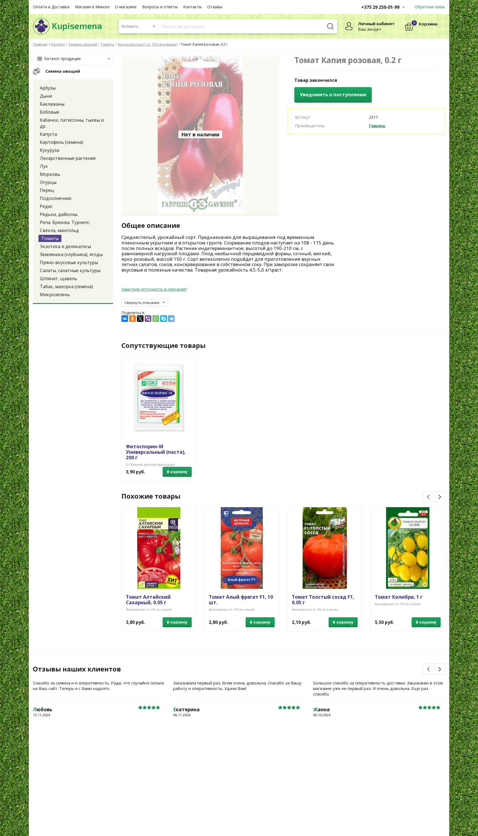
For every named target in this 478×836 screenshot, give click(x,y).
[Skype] (163, 318)
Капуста (48, 134)
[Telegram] (171, 318)
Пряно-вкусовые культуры (69, 262)
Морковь (50, 174)
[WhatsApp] (155, 318)
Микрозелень (55, 294)
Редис (46, 206)
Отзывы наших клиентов (77, 669)
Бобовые (49, 112)
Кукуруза (49, 150)
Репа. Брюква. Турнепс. (65, 222)
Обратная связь (430, 6)
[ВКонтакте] (124, 318)
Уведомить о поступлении (333, 94)
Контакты (192, 6)
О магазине (126, 6)
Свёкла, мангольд (59, 230)
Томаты (50, 238)
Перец (47, 190)
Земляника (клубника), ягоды (71, 254)
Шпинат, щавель (58, 278)
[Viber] (148, 318)
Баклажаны (52, 104)
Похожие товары (150, 496)
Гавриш (377, 125)
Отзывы (214, 6)
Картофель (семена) (61, 142)
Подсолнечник (56, 198)
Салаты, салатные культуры (70, 270)
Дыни (46, 96)
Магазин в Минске (92, 6)
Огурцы (48, 182)
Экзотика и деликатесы (65, 246)
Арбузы (48, 88)
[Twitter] (140, 318)
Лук (44, 166)
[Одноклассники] (132, 318)
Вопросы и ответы (160, 6)
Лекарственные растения (67, 158)
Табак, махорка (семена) (66, 286)
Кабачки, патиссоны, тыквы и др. (72, 123)
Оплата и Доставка (51, 6)
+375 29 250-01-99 (380, 7)
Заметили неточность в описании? (154, 289)
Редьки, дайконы (58, 214)
